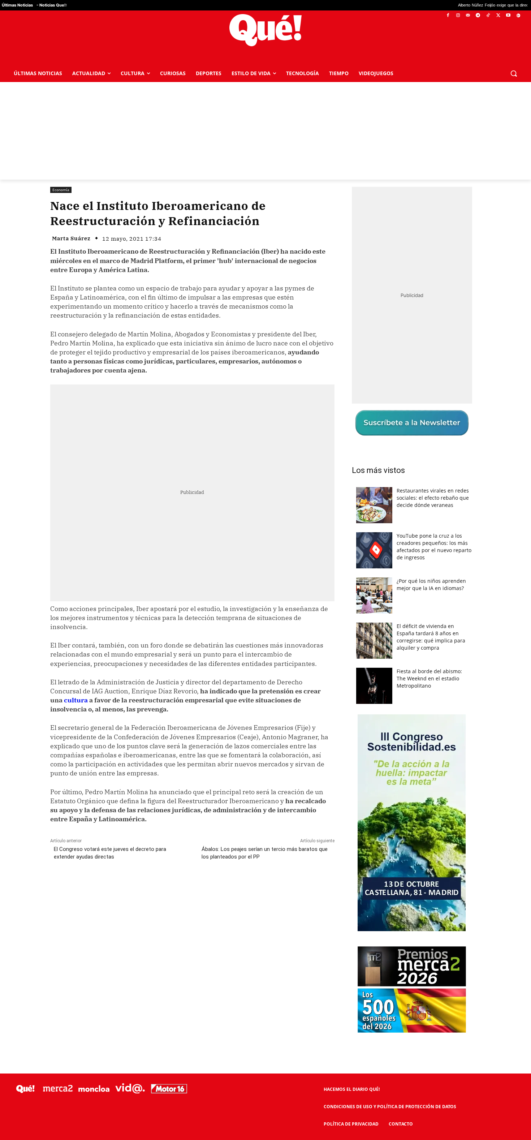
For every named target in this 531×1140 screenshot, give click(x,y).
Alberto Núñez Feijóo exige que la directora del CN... (450, 5)
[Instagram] (458, 16)
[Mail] (468, 16)
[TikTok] (488, 16)
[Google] (518, 16)
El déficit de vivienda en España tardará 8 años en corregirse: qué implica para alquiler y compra (431, 637)
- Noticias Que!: (51, 5)
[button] (513, 73)
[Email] (209, 889)
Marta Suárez (71, 238)
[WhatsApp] (159, 889)
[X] (498, 16)
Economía (60, 189)
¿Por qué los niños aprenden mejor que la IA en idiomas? (431, 584)
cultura (76, 700)
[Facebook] (448, 16)
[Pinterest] (142, 889)
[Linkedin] (192, 889)
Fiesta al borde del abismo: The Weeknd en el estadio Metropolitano (429, 678)
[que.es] (265, 30)
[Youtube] (508, 16)
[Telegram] (478, 16)
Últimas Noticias (17, 5)
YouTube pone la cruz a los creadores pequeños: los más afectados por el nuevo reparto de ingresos (434, 546)
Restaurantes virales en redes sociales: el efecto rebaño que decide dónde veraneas (433, 497)
